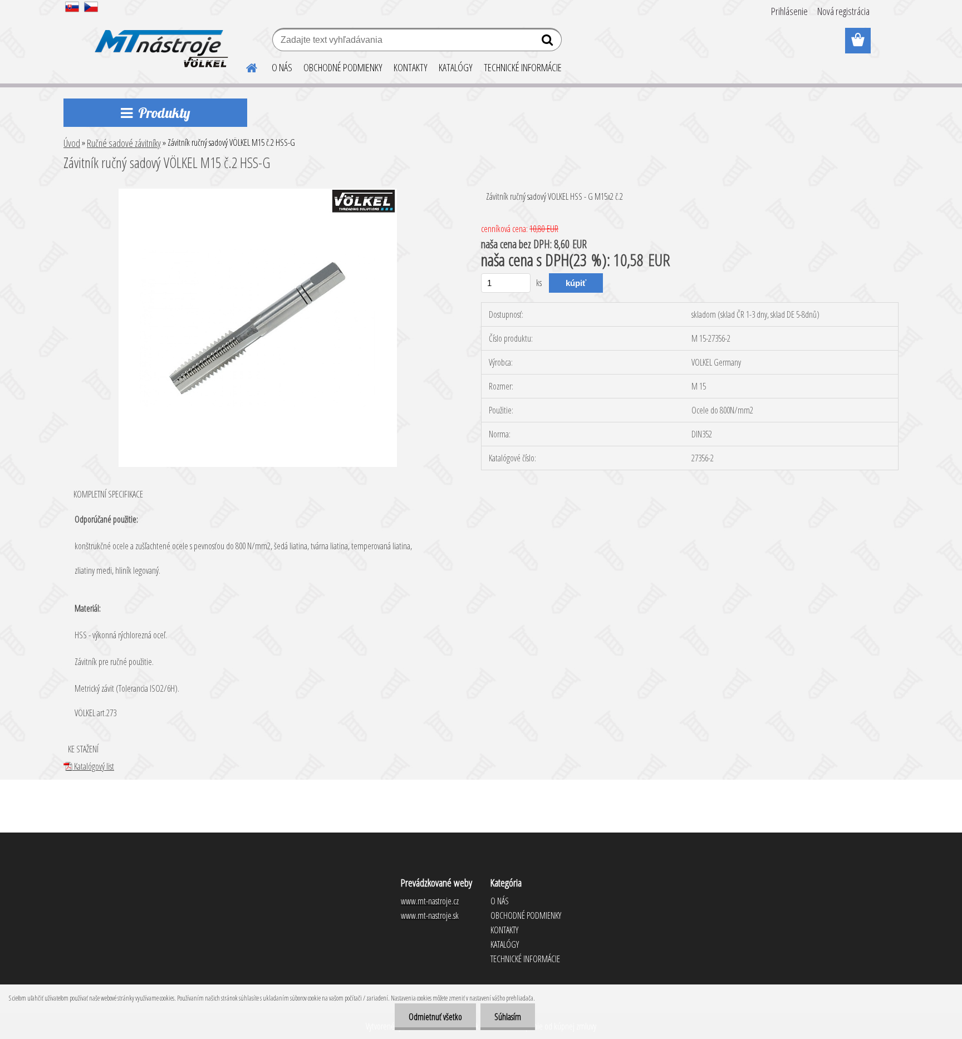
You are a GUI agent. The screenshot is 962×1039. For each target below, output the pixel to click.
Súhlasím (507, 1017)
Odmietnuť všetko (435, 1017)
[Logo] (159, 41)
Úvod (71, 143)
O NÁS (282, 67)
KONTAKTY (411, 67)
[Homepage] (245, 66)
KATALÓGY (456, 67)
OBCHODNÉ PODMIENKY (342, 67)
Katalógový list (93, 766)
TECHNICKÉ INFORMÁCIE (523, 67)
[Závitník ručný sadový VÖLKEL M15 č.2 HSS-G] (258, 193)
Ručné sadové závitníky (124, 143)
